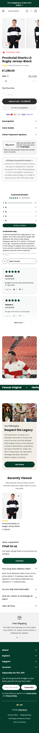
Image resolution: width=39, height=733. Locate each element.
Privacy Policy (13, 715)
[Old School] (14, 11)
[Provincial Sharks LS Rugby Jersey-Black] (12, 506)
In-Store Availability (19, 108)
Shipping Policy (25, 715)
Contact (20, 561)
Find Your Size (8, 88)
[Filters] (5, 261)
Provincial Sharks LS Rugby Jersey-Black (11, 525)
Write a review (19, 225)
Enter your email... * (11, 687)
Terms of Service (19, 722)
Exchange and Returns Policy (19, 718)
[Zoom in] (13, 33)
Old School (22, 710)
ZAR (21, 705)
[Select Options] (18, 496)
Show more (18, 322)
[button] (5, 65)
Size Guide (32, 76)
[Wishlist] (31, 11)
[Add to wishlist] (4, 516)
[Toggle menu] (3, 11)
